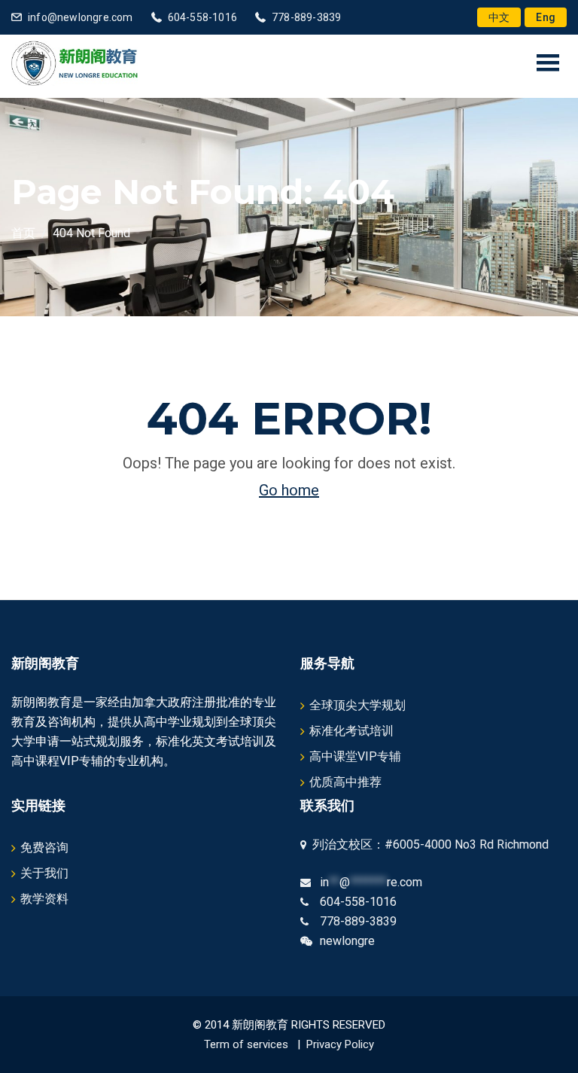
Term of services (246, 1044)
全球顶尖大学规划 (357, 705)
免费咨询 (44, 847)
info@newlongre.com (80, 17)
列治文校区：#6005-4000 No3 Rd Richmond (427, 844)
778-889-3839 (306, 17)
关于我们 (44, 873)
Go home (289, 490)
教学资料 (44, 899)
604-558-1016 (202, 17)
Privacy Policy (340, 1044)
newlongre (347, 941)
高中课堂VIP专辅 (355, 756)
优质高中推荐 (345, 782)
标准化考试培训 (351, 731)
